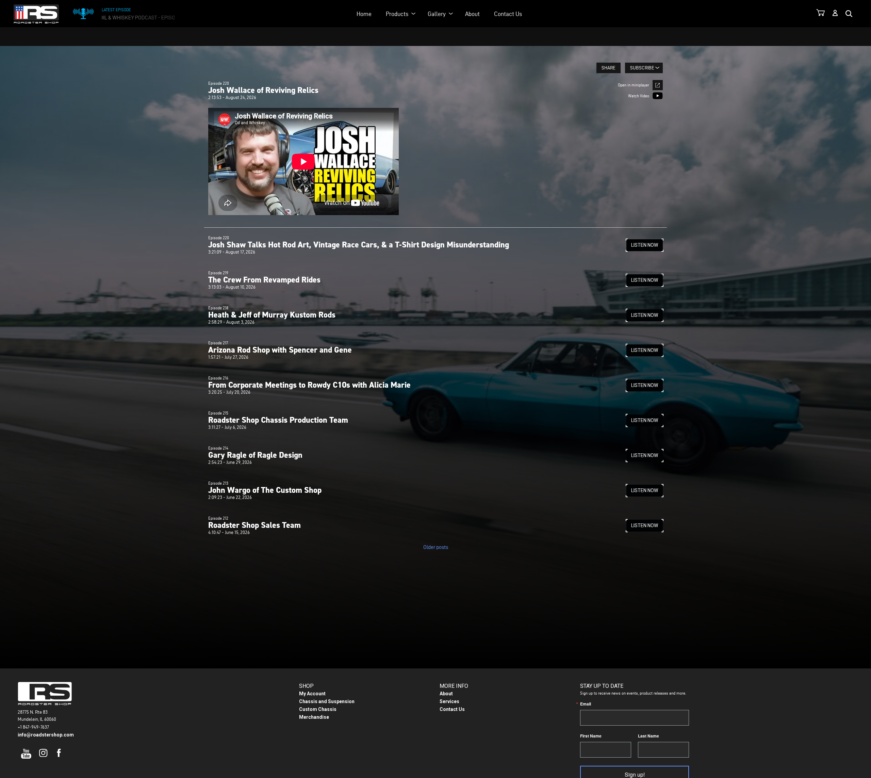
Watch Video (638, 96)
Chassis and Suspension (327, 701)
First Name (591, 736)
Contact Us (508, 14)
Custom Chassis (317, 709)
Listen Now (644, 245)
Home (364, 14)
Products (397, 14)
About (472, 14)
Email (585, 704)
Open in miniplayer (633, 85)
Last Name (648, 736)
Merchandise (314, 717)
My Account (312, 693)
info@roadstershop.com (46, 735)
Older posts (435, 547)
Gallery (437, 14)
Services (449, 701)
